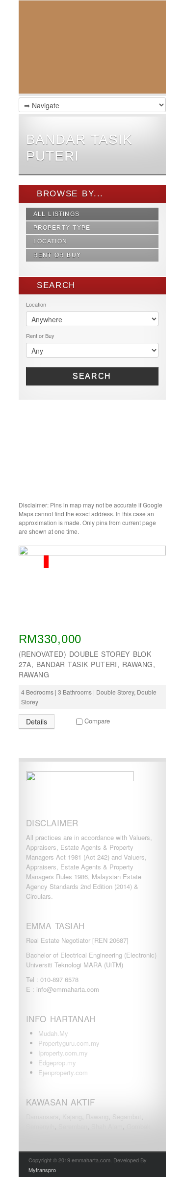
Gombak (139, 1126)
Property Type (62, 227)
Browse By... (68, 193)
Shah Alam (107, 1126)
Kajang (72, 1116)
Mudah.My (53, 1033)
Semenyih (40, 1126)
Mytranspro (42, 1170)
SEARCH (54, 285)
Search (92, 376)
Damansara (42, 1116)
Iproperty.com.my (63, 1052)
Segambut (126, 1116)
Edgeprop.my (57, 1062)
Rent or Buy (57, 255)
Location (50, 241)
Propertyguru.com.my (69, 1043)
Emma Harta (92, 49)
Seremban (72, 1126)
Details (36, 721)
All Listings (56, 214)
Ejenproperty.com (63, 1072)
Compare (97, 720)
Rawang (97, 1116)
